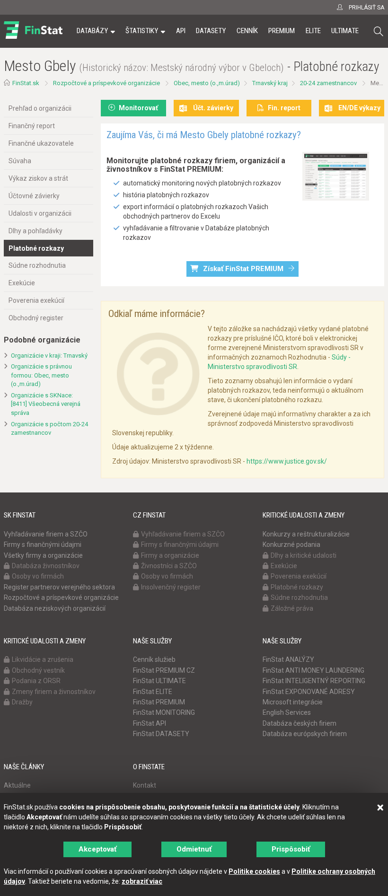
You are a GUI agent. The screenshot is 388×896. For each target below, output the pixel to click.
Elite (313, 30)
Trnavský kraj (270, 83)
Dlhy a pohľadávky (35, 231)
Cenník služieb (154, 659)
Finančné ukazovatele (41, 143)
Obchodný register (36, 318)
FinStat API (149, 723)
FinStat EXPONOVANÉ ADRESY (309, 691)
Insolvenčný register (171, 587)
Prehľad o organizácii (40, 108)
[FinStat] (33, 37)
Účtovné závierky (34, 196)
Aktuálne (17, 785)
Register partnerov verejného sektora (59, 587)
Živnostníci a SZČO (169, 566)
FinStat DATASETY (161, 734)
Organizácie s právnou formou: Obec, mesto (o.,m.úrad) (41, 375)
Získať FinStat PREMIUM (243, 268)
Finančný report (32, 126)
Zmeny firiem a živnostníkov (54, 691)
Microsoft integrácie (293, 702)
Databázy (92, 30)
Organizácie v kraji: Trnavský (49, 355)
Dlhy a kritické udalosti (303, 555)
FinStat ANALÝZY (288, 659)
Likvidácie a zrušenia (42, 659)
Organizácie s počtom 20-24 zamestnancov (49, 429)
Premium (281, 30)
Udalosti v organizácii (40, 213)
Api (180, 30)
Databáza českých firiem (299, 723)
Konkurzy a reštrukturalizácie (306, 534)
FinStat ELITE (152, 691)
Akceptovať (97, 849)
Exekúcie (22, 283)
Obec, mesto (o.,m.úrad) (207, 83)
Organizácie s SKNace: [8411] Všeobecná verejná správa (45, 404)
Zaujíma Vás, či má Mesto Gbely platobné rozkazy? (203, 135)
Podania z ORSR (36, 681)
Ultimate (345, 30)
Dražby (22, 702)
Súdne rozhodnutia (37, 265)
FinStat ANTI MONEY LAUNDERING (313, 670)
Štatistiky (141, 30)
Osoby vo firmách (38, 576)
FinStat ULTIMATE (159, 681)
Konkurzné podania (291, 544)
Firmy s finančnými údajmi (42, 544)
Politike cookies (254, 871)
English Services (287, 712)
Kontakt (144, 785)
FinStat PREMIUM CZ (164, 670)
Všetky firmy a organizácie (43, 555)
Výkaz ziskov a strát (38, 178)
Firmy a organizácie (170, 555)
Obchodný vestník (38, 670)
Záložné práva (292, 608)
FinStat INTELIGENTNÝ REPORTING (314, 681)
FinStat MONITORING (164, 712)
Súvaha (20, 161)
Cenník (247, 30)
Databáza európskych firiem (305, 734)
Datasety (211, 30)
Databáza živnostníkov (45, 566)
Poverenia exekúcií (36, 300)
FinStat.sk (25, 83)
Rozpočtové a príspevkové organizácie (106, 83)
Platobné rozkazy (36, 248)
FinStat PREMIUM (159, 702)
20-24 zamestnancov (328, 83)
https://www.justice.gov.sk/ (287, 461)
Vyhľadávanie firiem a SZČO (46, 534)
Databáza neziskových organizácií (55, 608)
